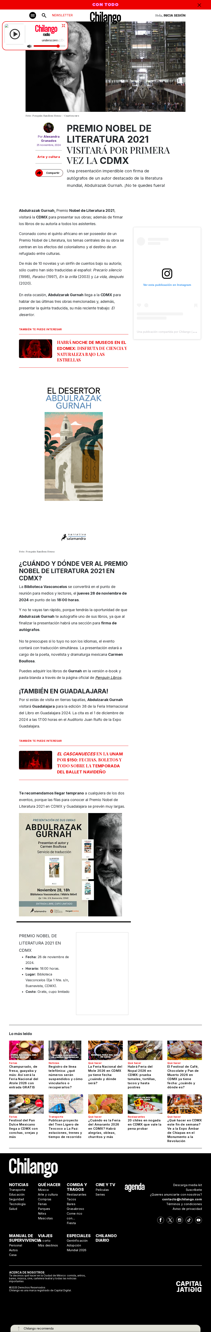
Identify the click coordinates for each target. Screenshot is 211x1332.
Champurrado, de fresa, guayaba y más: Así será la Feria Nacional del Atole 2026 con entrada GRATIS (23, 1077)
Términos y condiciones (184, 1204)
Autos (13, 1250)
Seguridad (16, 1199)
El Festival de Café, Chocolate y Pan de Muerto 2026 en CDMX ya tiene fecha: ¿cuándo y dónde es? (183, 1077)
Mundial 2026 (77, 1250)
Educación (17, 1194)
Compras (45, 1199)
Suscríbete (194, 1190)
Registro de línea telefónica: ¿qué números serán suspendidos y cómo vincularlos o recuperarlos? (66, 1077)
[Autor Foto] (48, 129)
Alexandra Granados (50, 139)
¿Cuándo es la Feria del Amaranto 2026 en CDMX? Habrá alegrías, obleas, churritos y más (104, 1128)
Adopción (74, 1245)
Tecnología (17, 1204)
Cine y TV (105, 1184)
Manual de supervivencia (25, 1238)
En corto (44, 1241)
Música (43, 1190)
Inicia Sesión (174, 15)
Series (100, 1194)
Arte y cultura (48, 157)
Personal (15, 1245)
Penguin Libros (108, 677)
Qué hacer (95, 1063)
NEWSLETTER (62, 15)
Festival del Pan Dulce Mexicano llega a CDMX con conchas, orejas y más (23, 1128)
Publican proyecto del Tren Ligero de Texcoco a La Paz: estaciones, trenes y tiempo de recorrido (65, 1128)
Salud (13, 1209)
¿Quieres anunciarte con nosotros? (176, 1194)
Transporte (56, 1116)
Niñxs (42, 1213)
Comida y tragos (77, 1187)
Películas (102, 1190)
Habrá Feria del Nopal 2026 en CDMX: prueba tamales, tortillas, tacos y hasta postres (142, 1077)
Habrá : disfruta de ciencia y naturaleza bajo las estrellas (92, 351)
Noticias (54, 1063)
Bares (71, 1204)
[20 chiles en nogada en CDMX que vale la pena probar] (145, 1104)
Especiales (79, 1235)
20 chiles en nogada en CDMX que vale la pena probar (144, 1124)
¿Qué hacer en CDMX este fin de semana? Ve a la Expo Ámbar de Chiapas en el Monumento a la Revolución (184, 1130)
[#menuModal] (32, 15)
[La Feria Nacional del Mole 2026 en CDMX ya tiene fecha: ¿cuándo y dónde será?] (105, 1050)
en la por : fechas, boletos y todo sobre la (90, 762)
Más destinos (48, 1245)
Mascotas (45, 1218)
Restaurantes (136, 1116)
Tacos (71, 1199)
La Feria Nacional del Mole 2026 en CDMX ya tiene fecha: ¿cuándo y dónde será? (105, 1075)
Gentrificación (77, 1241)
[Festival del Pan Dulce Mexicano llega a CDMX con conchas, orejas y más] (26, 1104)
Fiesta (71, 1223)
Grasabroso (75, 1209)
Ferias (13, 1063)
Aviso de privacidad (187, 1209)
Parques (44, 1209)
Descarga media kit (187, 1185)
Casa (13, 1255)
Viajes (45, 1235)
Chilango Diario (106, 1238)
